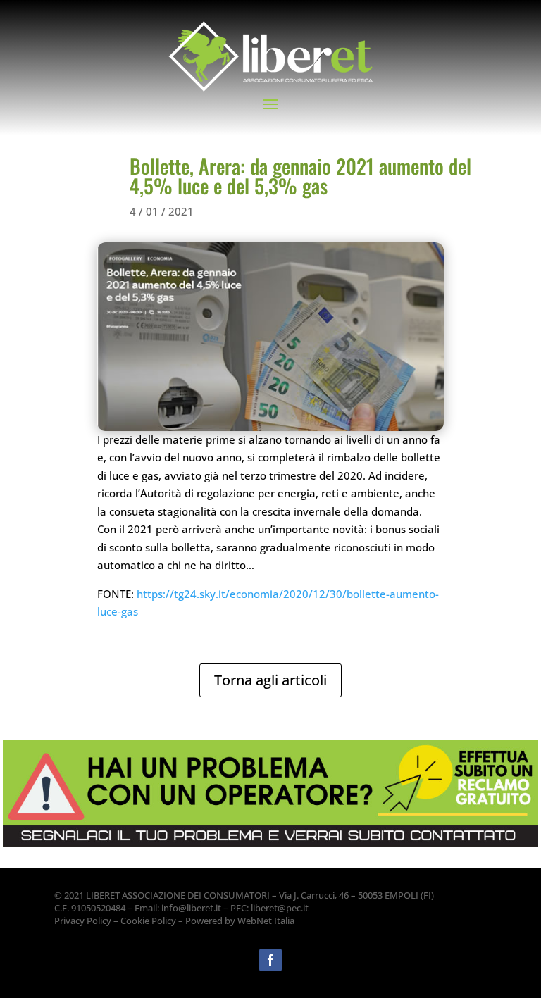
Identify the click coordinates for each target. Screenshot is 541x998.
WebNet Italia (265, 920)
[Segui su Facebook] (270, 960)
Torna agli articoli (270, 680)
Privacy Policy (82, 920)
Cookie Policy (148, 920)
